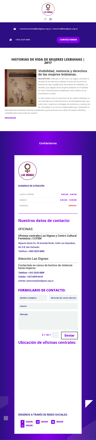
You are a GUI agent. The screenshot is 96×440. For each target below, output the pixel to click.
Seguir (29, 421)
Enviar (69, 335)
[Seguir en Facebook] (22, 422)
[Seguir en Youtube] (53, 422)
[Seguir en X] (22, 426)
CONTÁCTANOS (68, 40)
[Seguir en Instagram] (38, 422)
